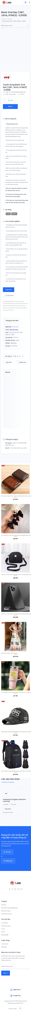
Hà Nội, (6, 804)
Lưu (12, 100)
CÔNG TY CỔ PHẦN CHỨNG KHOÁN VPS (15, 92)
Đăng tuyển (9, 861)
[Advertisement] (15, 55)
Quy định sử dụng (5, 910)
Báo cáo (23, 362)
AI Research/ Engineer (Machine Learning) (14, 800)
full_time (13, 804)
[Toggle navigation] (25, 2)
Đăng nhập (4, 947)
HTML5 (8, 213)
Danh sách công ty (6, 926)
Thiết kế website (11, 1003)
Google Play (17, 995)
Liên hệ (3, 932)
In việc (10, 362)
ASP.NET (14, 213)
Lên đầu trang (13, 1008)
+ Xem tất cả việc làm (7, 782)
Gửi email (10, 295)
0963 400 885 (4, 935)
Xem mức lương (14, 329)
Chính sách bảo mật (6, 913)
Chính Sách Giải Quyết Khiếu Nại (9, 908)
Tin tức (3, 929)
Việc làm (10, 19)
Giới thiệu (3, 905)
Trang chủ (3, 19)
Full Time (22, 94)
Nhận (4, 973)
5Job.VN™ (12, 1001)
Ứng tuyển (8, 289)
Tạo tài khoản (4, 944)
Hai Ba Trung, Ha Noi (10, 94)
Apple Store (16, 990)
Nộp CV (10, 106)
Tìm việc (8, 852)
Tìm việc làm (4, 923)
